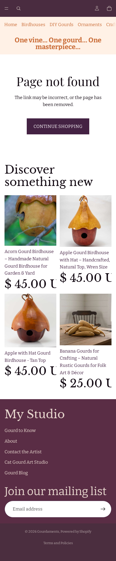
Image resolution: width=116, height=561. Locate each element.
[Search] (18, 8)
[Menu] (6, 8)
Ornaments (90, 24)
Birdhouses (33, 24)
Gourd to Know (20, 430)
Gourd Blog (16, 472)
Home (10, 24)
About (11, 441)
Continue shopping (58, 126)
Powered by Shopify (76, 532)
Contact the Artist (23, 451)
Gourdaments (48, 532)
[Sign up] (103, 509)
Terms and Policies (58, 543)
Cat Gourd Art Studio (26, 462)
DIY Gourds (61, 24)
